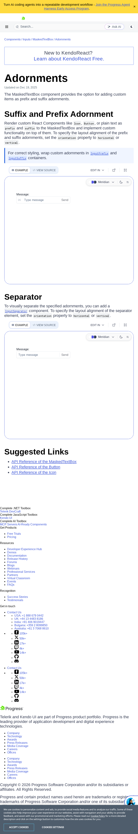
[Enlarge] (125, 170)
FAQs (10, 584)
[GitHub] (16, 657)
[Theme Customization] (127, 182)
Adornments (63, 39)
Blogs (11, 565)
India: (29, 622)
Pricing (11, 536)
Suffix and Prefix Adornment (58, 114)
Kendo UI (6, 517)
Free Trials (14, 533)
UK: (28, 618)
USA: (28, 615)
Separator (23, 296)
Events (11, 581)
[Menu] (7, 27)
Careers (12, 749)
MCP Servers (8, 524)
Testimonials (15, 600)
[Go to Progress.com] (11, 710)
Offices (11, 752)
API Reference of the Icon (34, 472)
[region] (69, 819)
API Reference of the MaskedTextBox (44, 461)
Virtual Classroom (18, 578)
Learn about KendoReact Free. (69, 59)
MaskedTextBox (43, 39)
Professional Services (21, 571)
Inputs (27, 39)
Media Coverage (17, 746)
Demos (11, 552)
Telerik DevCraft (10, 511)
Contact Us (14, 612)
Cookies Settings (53, 827)
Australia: (31, 628)
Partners (12, 575)
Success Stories (17, 596)
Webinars (13, 568)
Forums (12, 562)
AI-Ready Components (32, 524)
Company (13, 733)
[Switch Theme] (131, 27)
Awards (12, 739)
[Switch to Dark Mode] (121, 182)
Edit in (95, 170)
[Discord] (16, 661)
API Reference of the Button (36, 467)
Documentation (17, 555)
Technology (14, 736)
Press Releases (17, 742)
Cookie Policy (98, 815)
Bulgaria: (30, 625)
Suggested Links (36, 451)
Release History (17, 558)
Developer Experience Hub (24, 549)
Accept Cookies (19, 827)
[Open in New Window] (114, 170)
